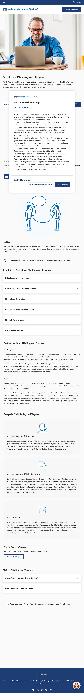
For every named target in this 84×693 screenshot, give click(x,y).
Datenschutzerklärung (22, 107)
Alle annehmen (63, 185)
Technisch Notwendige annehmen (40, 185)
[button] (42, 278)
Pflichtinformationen (18, 681)
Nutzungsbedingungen (43, 681)
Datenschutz (31, 681)
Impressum (7, 681)
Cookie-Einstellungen (22, 180)
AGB (67, 681)
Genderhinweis (42, 684)
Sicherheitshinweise (58, 681)
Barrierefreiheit (75, 681)
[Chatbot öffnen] (76, 685)
